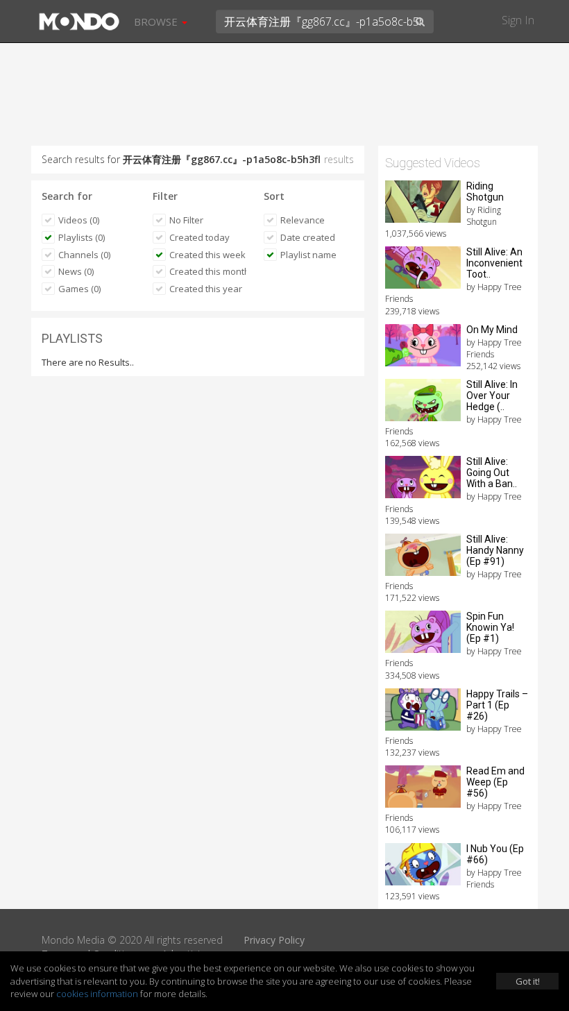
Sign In (518, 20)
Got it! (528, 981)
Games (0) (79, 288)
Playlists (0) (81, 237)
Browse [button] (157, 21)
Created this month (207, 271)
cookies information (97, 993)
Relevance (302, 220)
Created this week (207, 254)
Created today (199, 237)
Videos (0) (78, 220)
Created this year (205, 288)
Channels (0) (84, 254)
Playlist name (308, 254)
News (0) (76, 271)
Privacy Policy (274, 939)
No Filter (186, 220)
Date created (307, 237)
